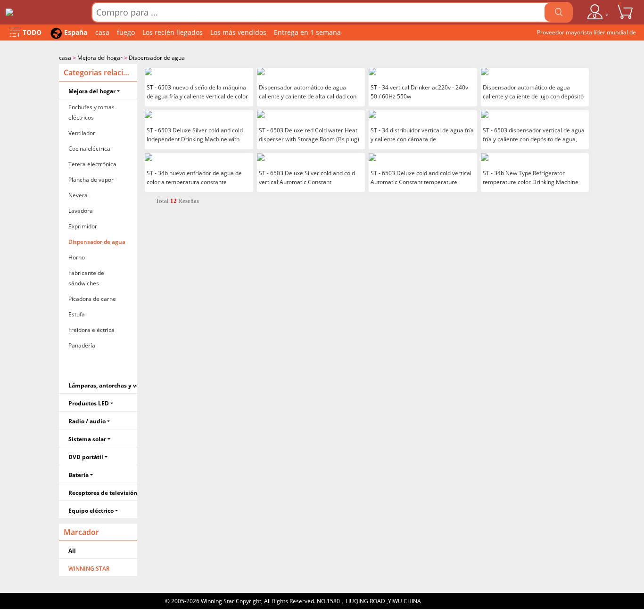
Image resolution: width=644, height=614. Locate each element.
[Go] (559, 12)
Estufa (76, 314)
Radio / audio (87, 421)
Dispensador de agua (157, 58)
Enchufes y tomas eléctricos (91, 112)
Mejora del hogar (100, 58)
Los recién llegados (172, 32)
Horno (76, 257)
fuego (126, 32)
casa (102, 32)
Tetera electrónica (92, 164)
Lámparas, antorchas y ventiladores (102, 385)
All (72, 551)
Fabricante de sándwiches (86, 278)
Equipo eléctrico (91, 511)
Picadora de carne (92, 299)
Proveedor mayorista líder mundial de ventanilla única (586, 34)
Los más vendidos (238, 32)
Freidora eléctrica (91, 330)
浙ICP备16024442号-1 (450, 601)
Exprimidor (82, 226)
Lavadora (80, 211)
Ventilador (81, 133)
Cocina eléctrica (89, 149)
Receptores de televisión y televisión (102, 493)
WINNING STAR (89, 569)
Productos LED (88, 403)
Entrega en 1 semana (307, 32)
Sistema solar (87, 439)
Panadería (81, 345)
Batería (78, 475)
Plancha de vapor (91, 180)
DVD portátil (85, 457)
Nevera (78, 195)
